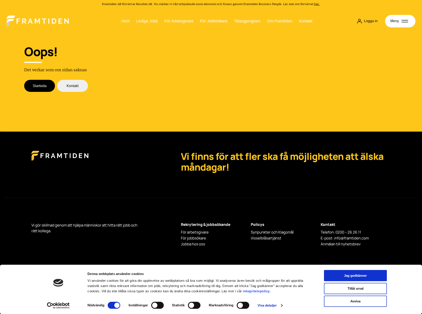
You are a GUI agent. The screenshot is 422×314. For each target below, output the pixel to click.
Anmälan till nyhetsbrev (341, 244)
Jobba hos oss (193, 244)
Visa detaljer (267, 305)
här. (317, 4)
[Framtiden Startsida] (59, 160)
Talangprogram (247, 21)
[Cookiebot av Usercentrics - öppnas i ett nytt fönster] (58, 305)
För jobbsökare (213, 21)
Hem (125, 21)
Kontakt (305, 21)
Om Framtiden (279, 21)
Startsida (40, 86)
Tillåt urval (355, 288)
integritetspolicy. (256, 291)
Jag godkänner (355, 275)
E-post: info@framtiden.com (345, 238)
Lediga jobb (147, 21)
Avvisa (355, 301)
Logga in (371, 21)
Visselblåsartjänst (266, 238)
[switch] (157, 305)
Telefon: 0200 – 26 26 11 (341, 232)
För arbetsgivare (178, 21)
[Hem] (38, 21)
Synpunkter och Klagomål (272, 232)
